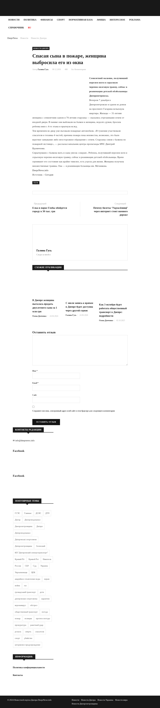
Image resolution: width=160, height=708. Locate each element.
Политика (30, 20)
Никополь (47, 559)
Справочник (16, 27)
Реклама (134, 20)
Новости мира (121, 700)
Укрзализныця (21, 572)
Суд (34, 566)
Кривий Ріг (20, 559)
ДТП (47, 513)
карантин (45, 599)
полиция (28, 618)
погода (45, 612)
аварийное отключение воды (27, 579)
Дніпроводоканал (22, 533)
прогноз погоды (43, 618)
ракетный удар (36, 625)
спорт (17, 638)
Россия (18, 566)
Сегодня (49, 174)
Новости (14, 20)
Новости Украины (105, 700)
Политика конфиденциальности (29, 667)
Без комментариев (78, 69)
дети (42, 592)
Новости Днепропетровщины (85, 704)
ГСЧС (17, 513)
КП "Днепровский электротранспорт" (31, 552)
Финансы (46, 20)
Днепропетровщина (23, 526)
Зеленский (40, 546)
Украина (44, 566)
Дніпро (39, 526)
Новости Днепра (39, 38)
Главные (28, 513)
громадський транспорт (25, 592)
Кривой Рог (34, 559)
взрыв (46, 579)
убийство (28, 638)
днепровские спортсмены (26, 599)
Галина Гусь (43, 69)
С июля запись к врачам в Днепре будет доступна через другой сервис (79, 307)
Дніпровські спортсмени (26, 539)
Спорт (61, 20)
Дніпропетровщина (23, 546)
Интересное (117, 20)
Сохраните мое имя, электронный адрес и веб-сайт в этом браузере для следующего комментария (73, 411)
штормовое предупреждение (27, 645)
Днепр (17, 520)
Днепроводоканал (32, 520)
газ (25, 585)
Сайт (34, 395)
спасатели (39, 631)
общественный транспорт (26, 612)
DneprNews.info (40, 170)
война (17, 585)
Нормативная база (81, 20)
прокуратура (20, 625)
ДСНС (38, 513)
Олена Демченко (39, 316)
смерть (28, 631)
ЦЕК (33, 572)
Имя (35, 371)
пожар (17, 618)
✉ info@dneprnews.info (24, 440)
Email (35, 383)
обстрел (33, 605)
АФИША (101, 20)
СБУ (27, 566)
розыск (18, 631)
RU (29, 27)
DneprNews (12, 38)
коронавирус (20, 605)
